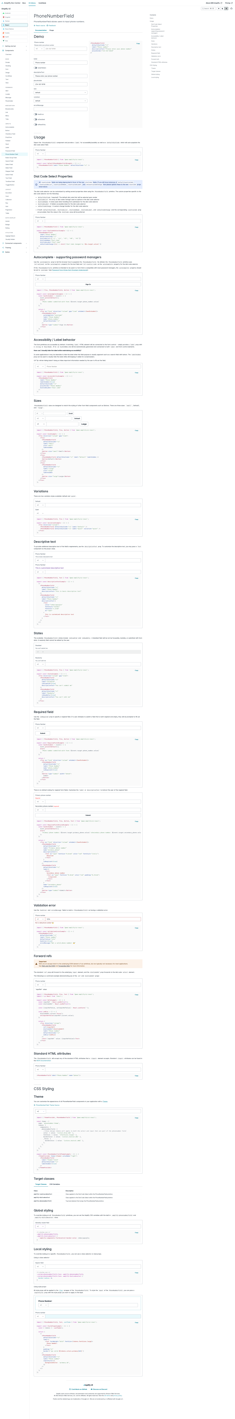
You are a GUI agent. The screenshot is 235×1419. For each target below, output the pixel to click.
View (7, 83)
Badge (8, 224)
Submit (42, 733)
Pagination (9, 210)
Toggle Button (10, 185)
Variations (154, 44)
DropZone (9, 137)
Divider (8, 62)
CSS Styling (153, 65)
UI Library (32, 3)
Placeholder (9, 101)
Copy (138, 43)
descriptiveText (39, 72)
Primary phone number (43, 795)
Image (8, 72)
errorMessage (38, 105)
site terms (107, 1395)
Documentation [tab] (41, 30)
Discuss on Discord (100, 1389)
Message (8, 97)
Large (84, 424)
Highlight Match (10, 236)
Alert (7, 91)
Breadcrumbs (10, 109)
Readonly (38, 658)
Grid (7, 206)
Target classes (155, 71)
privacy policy (117, 1395)
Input (7, 144)
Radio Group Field (11, 157)
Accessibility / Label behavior (157, 37)
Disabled (38, 645)
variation (37, 97)
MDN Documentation (43, 1060)
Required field (155, 53)
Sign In (88, 284)
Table (7, 213)
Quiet (37, 510)
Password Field (10, 151)
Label (7, 147)
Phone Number (40, 150)
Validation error (156, 56)
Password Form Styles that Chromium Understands (69, 270)
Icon (7, 69)
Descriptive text (156, 47)
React (7, 25)
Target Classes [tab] (41, 1184)
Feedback (52, 25)
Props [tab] (52, 30)
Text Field (9, 178)
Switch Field (9, 174)
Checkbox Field (10, 134)
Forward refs (155, 59)
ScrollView (9, 76)
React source (40, 25)
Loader (8, 94)
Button (8, 130)
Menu (7, 115)
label (35, 59)
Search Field (9, 161)
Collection (9, 199)
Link (7, 112)
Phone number (39, 42)
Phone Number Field (12, 154)
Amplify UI (6, 9)
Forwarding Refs (64, 966)
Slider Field (9, 168)
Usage (152, 21)
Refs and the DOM (48, 966)
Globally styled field (42, 1223)
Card (7, 196)
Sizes (153, 41)
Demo (151, 18)
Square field (39, 1263)
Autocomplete (10, 127)
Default (77, 418)
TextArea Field (10, 181)
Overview (8, 54)
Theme (105, 1101)
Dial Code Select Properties (156, 25)
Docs (24, 3)
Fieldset (8, 140)
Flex (7, 203)
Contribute (42, 3)
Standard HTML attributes (159, 62)
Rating (7, 228)
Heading (8, 66)
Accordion (9, 193)
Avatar (8, 221)
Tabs (7, 119)
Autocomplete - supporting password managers (157, 31)
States (153, 50)
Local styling (155, 77)
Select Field (9, 164)
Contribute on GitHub (79, 1389)
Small (71, 413)
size (35, 89)
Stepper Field (10, 171)
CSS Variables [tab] (54, 1184)
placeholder (38, 80)
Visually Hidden (10, 239)
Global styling (155, 74)
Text (7, 79)
